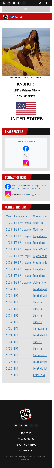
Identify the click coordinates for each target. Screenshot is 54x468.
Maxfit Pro (38, 223)
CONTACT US (25, 450)
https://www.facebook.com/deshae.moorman (29, 187)
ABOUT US (26, 433)
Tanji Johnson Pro (41, 236)
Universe (37, 302)
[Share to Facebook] (26, 148)
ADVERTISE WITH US (26, 444)
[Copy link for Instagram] (26, 163)
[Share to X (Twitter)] (26, 156)
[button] (47, 2)
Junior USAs (39, 375)
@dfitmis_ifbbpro (32, 194)
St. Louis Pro (39, 282)
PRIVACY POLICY (26, 439)
